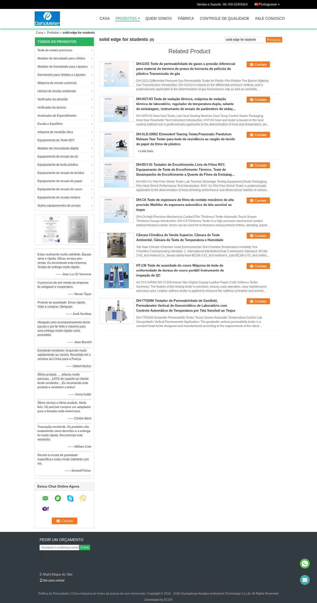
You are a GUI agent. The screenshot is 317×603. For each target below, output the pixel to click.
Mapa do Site (62, 574)
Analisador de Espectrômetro (57, 115)
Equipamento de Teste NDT (56, 140)
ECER (168, 600)
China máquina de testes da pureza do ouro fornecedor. (109, 593)
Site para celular (54, 580)
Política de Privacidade (53, 593)
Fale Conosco (270, 19)
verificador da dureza (51, 107)
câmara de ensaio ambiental (56, 91)
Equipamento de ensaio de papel (59, 181)
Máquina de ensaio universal (57, 83)
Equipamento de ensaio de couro (59, 189)
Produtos (126, 19)
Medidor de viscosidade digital (58, 148)
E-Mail (45, 574)
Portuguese (268, 4)
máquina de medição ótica (55, 132)
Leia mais (146, 151)
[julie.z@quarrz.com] (305, 580)
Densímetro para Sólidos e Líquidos (61, 75)
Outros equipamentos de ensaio (58, 205)
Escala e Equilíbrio (50, 124)
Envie (84, 547)
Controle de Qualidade (224, 19)
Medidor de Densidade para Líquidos (62, 66)
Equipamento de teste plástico (57, 164)
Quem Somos (158, 19)
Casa (105, 19)
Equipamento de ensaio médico (58, 197)
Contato (261, 64)
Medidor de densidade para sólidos (61, 58)
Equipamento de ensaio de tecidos (60, 173)
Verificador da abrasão (52, 99)
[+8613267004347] (305, 563)
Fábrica (186, 19)
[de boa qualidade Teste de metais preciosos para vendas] (50, 229)
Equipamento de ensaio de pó (57, 156)
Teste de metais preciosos (54, 50)
